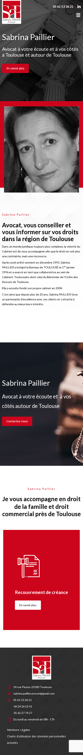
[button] (78, 15)
